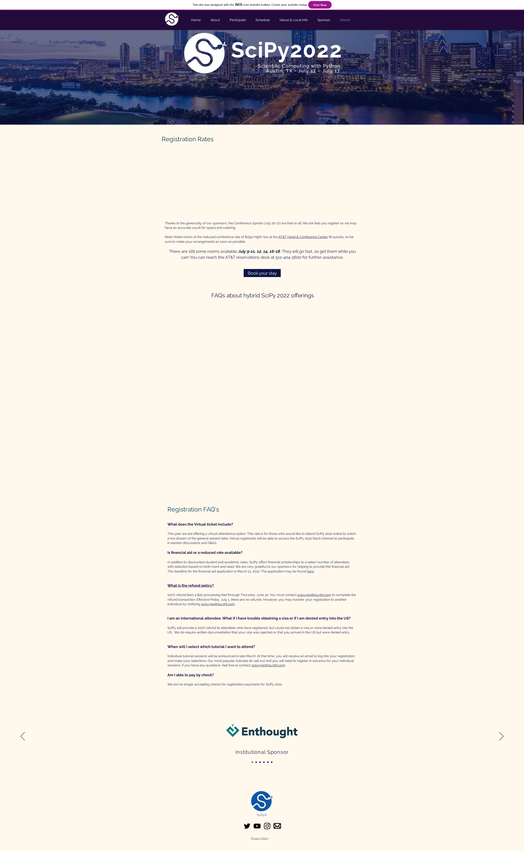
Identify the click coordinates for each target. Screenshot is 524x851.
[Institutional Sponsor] (252, 762)
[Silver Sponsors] (264, 762)
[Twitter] (247, 826)
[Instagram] (267, 826)
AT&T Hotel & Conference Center (303, 237)
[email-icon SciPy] (277, 826)
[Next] (501, 736)
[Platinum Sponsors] (256, 762)
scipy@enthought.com (314, 595)
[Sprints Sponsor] (268, 762)
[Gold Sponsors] (260, 762)
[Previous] (22, 736)
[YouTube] (257, 826)
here (310, 571)
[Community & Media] (271, 762)
